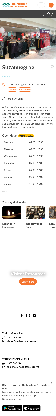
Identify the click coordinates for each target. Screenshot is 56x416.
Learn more (28, 281)
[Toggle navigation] (41, 5)
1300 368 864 (14, 337)
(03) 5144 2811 (15, 98)
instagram (28, 315)
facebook (21, 315)
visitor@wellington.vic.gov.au (22, 341)
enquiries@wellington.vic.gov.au (23, 366)
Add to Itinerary (52, 66)
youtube (34, 315)
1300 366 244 (14, 363)
